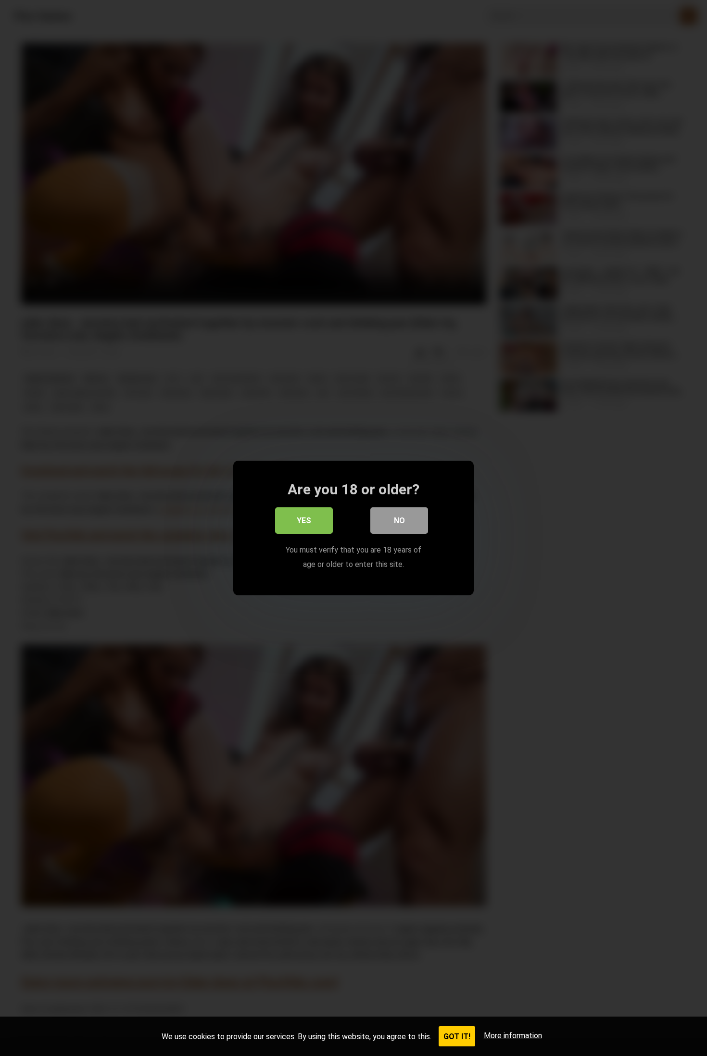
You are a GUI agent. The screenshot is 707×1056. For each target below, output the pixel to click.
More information (513, 1035)
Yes (304, 520)
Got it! (456, 1036)
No (399, 520)
